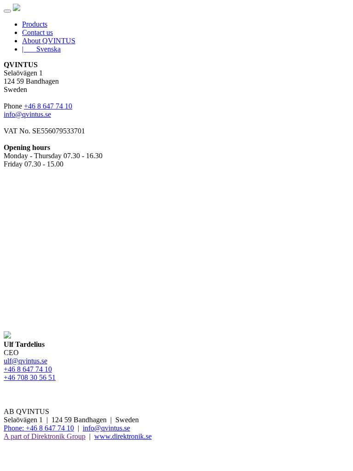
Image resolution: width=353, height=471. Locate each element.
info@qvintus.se (27, 114)
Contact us (37, 32)
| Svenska (41, 49)
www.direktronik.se (123, 436)
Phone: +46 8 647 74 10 (39, 428)
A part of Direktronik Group (44, 436)
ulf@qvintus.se (25, 361)
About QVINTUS (48, 41)
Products (34, 24)
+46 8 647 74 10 (48, 106)
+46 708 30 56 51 (30, 377)
